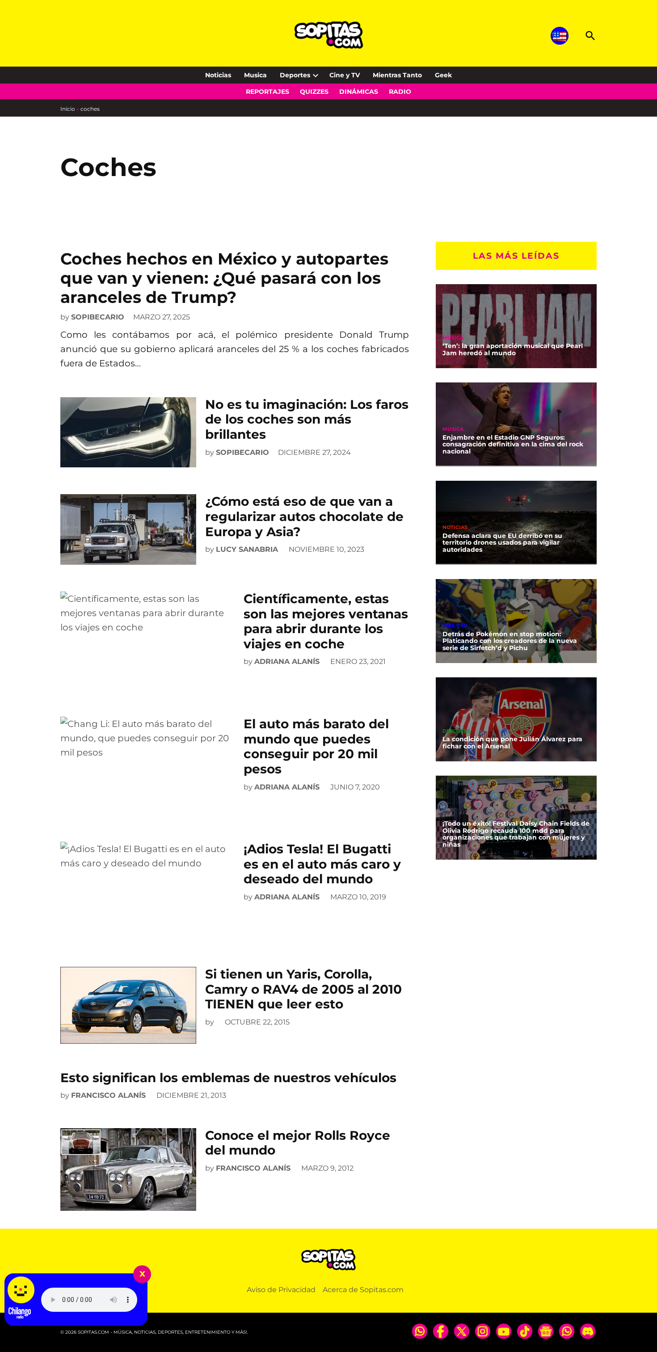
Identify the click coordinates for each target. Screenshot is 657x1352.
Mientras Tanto (397, 75)
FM (446, 814)
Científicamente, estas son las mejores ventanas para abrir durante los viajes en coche (326, 621)
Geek (443, 75)
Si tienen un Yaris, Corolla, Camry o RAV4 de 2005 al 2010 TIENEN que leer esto (303, 989)
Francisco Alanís (108, 1095)
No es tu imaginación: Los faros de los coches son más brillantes (307, 419)
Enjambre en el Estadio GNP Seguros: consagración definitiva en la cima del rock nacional (512, 444)
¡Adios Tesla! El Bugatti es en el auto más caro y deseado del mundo (322, 863)
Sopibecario (97, 317)
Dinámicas (358, 92)
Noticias (218, 75)
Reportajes (267, 92)
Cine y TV (344, 75)
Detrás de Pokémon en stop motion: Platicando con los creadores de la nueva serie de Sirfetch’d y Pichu (509, 641)
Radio (400, 92)
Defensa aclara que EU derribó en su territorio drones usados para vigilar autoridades (502, 542)
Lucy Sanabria (247, 549)
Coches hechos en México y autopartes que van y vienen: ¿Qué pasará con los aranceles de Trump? (224, 278)
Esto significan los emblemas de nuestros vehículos (228, 1077)
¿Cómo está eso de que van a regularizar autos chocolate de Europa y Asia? (304, 516)
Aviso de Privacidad (281, 1289)
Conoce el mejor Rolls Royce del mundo (297, 1143)
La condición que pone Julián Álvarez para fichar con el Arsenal (512, 742)
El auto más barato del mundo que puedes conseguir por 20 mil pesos (316, 746)
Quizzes (314, 92)
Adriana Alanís (287, 661)
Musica (255, 75)
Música (452, 337)
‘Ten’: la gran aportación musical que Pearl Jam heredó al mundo (512, 349)
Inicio (67, 108)
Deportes (295, 75)
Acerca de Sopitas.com (363, 1289)
